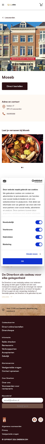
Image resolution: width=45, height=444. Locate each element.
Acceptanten (8, 352)
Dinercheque (8, 330)
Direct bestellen (15, 86)
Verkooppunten (9, 349)
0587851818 (11, 114)
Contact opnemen (10, 371)
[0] (41, 5)
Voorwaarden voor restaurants (10, 387)
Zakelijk (5, 356)
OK (22, 261)
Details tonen (32, 254)
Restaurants (7, 345)
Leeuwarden (10, 18)
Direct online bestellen (12, 327)
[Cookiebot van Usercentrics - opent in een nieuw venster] (32, 181)
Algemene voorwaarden (11, 426)
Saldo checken (9, 342)
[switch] (38, 230)
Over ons (6, 382)
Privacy (5, 430)
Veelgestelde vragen (11, 367)
